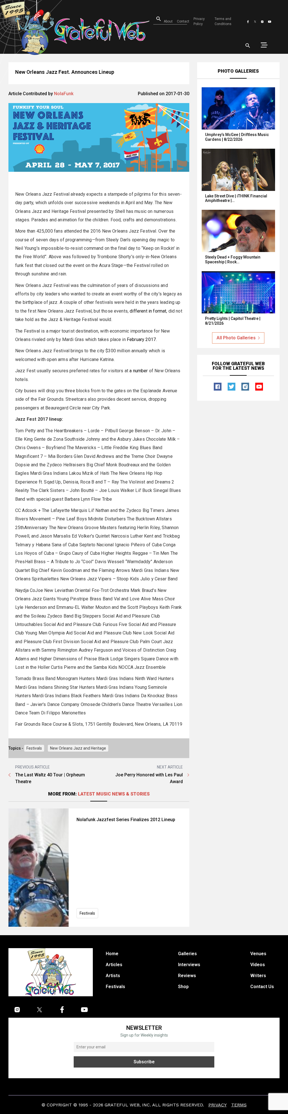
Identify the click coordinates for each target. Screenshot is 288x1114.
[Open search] (247, 45)
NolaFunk (63, 93)
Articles (114, 964)
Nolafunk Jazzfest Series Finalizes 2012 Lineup (125, 819)
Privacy (217, 1104)
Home (112, 953)
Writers (258, 975)
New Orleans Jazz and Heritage (78, 748)
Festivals (34, 748)
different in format (148, 311)
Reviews (187, 975)
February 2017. (142, 339)
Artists (113, 975)
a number (138, 370)
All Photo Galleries (236, 337)
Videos (257, 964)
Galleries (187, 953)
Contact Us (262, 986)
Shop (183, 986)
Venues (258, 953)
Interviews (189, 964)
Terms (239, 1104)
